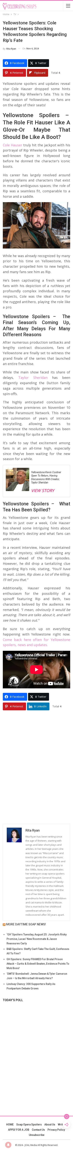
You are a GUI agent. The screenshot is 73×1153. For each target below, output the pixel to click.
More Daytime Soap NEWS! (26, 924)
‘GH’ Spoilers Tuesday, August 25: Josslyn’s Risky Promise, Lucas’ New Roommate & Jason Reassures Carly (37, 939)
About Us (49, 1124)
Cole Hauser (12, 145)
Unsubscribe (36, 1134)
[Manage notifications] (8, 1145)
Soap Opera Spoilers (29, 1124)
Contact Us (38, 1129)
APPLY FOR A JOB (18, 1129)
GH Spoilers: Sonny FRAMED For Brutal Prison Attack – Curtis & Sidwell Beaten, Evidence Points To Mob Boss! (38, 964)
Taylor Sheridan (31, 377)
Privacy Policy (56, 1129)
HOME (10, 1124)
